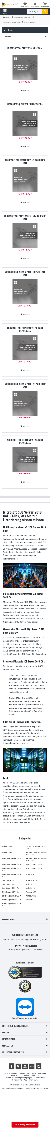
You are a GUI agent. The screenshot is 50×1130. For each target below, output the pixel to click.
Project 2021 (31, 874)
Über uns (35, 1076)
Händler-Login (25, 1073)
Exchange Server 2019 (11, 896)
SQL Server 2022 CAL (11, 888)
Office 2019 (7, 852)
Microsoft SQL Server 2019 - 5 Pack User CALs (25, 161)
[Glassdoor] (25, 1066)
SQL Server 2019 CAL (11, 892)
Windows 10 (31, 896)
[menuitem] (45, 5)
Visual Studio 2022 (34, 864)
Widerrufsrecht (39, 1078)
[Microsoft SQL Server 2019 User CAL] (25, 67)
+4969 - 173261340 (25, 946)
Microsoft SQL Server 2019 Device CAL (25, 104)
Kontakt (27, 1076)
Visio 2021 (30, 884)
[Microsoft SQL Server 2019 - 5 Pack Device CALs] (25, 235)
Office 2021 (7, 846)
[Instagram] (38, 1066)
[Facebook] (11, 1066)
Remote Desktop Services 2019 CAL (36, 859)
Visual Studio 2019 (34, 868)
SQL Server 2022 (9, 880)
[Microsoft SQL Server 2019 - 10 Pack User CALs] (25, 291)
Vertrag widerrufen (26, 1124)
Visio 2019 (30, 888)
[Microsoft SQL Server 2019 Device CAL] (25, 123)
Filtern (9, 30)
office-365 (42, 1073)
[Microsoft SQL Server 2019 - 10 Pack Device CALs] (25, 347)
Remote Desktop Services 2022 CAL (36, 853)
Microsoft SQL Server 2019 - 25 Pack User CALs (25, 385)
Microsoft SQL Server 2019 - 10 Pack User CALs (25, 273)
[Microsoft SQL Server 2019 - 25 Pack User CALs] (25, 403)
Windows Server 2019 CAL (11, 875)
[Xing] (18, 1066)
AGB (25, 1080)
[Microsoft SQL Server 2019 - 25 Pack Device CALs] (25, 459)
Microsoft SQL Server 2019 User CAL (25, 48)
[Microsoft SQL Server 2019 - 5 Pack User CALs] (25, 179)
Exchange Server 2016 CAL (35, 847)
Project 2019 (31, 880)
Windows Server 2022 (11, 858)
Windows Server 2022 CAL (11, 869)
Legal (34, 1073)
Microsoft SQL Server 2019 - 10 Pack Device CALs (25, 329)
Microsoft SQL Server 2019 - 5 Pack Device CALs (25, 217)
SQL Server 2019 (9, 884)
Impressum (33, 1080)
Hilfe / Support (16, 1076)
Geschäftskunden (11, 1073)
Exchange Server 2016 (11, 900)
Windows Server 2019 (11, 864)
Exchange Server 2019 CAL (11, 904)
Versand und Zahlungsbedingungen (18, 1078)
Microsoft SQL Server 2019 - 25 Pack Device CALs (25, 441)
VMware (29, 900)
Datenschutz (17, 1080)
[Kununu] (32, 1066)
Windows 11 (31, 892)
